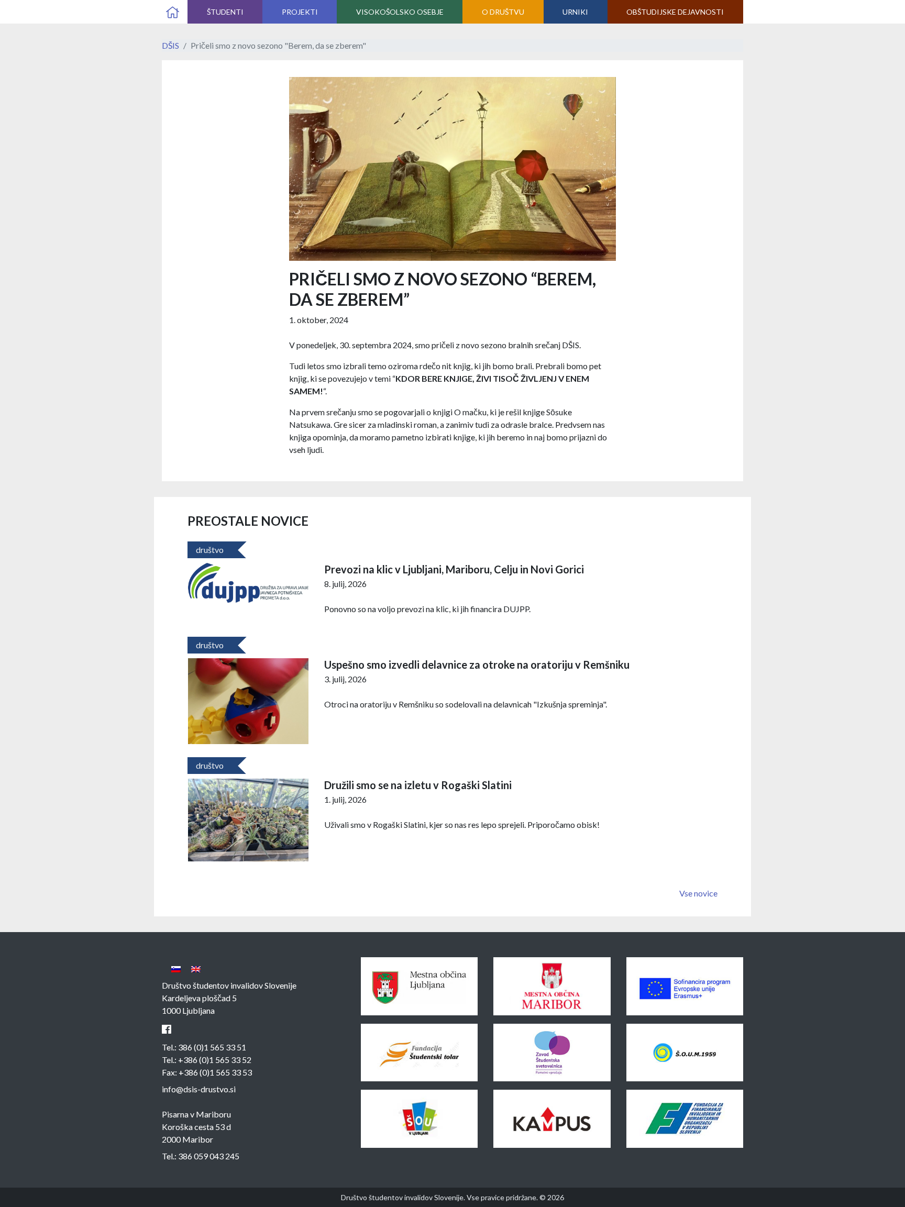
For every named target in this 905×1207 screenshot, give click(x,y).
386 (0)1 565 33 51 (212, 1047)
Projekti (300, 11)
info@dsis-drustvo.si (199, 1089)
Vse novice (698, 893)
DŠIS (170, 45)
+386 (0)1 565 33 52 (214, 1060)
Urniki (575, 11)
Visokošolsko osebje (400, 11)
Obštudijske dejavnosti (675, 11)
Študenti (225, 11)
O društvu (503, 11)
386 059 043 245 (208, 1156)
